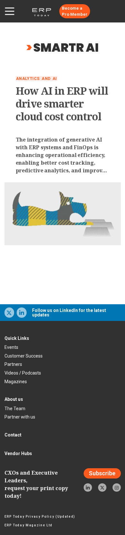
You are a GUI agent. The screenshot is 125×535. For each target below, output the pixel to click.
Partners (13, 364)
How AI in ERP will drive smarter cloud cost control (62, 103)
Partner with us (19, 416)
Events (11, 347)
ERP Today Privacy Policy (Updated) (39, 516)
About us (13, 399)
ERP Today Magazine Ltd (28, 525)
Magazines (15, 381)
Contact (12, 434)
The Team (14, 408)
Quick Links (16, 338)
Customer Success (23, 355)
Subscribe (102, 473)
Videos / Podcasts (22, 372)
